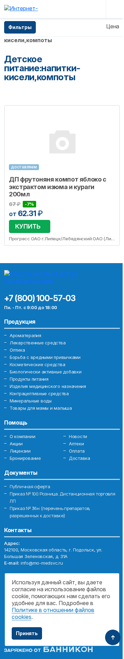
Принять (27, 633)
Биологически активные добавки (45, 371)
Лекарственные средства (37, 342)
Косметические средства (37, 364)
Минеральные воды (31, 400)
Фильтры (20, 27)
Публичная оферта (30, 486)
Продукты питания (29, 379)
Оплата (76, 451)
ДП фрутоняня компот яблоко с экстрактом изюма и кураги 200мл (57, 187)
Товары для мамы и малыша (41, 408)
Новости (78, 436)
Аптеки (76, 443)
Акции (16, 443)
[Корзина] (95, 9)
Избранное (110, 114)
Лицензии (20, 451)
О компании (22, 436)
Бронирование (25, 458)
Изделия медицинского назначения (48, 386)
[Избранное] (83, 9)
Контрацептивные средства (39, 393)
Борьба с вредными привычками (45, 357)
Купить (28, 226)
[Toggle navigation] (114, 9)
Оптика (17, 350)
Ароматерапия (25, 335)
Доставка (79, 458)
